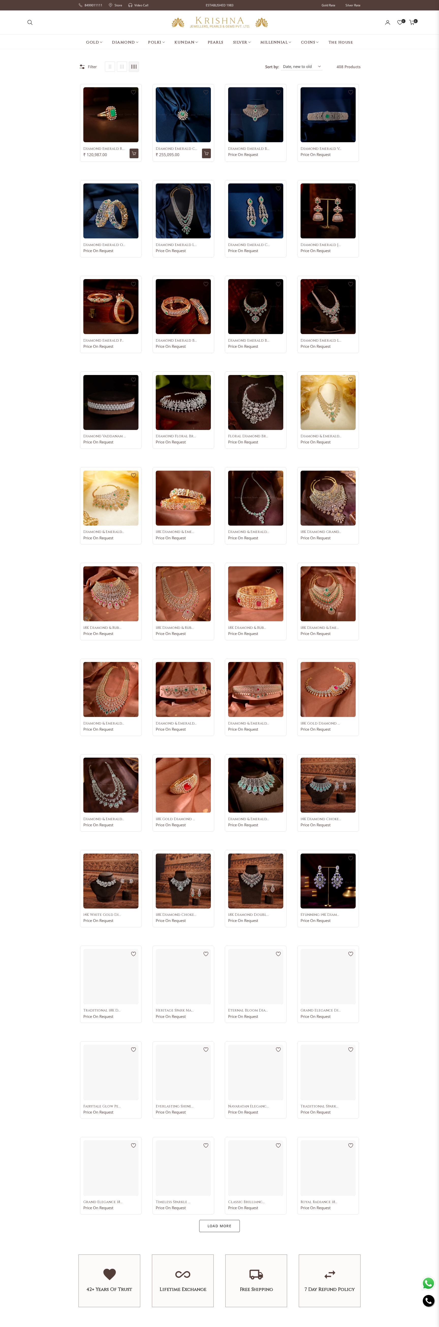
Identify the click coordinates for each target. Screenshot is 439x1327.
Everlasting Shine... (175, 1106)
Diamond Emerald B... (248, 149)
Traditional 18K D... (101, 1010)
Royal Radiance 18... (319, 1202)
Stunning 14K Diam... (320, 915)
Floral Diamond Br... (248, 436)
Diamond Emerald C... (176, 149)
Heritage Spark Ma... (175, 1010)
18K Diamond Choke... (176, 915)
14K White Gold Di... (102, 915)
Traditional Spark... (319, 1106)
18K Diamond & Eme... (175, 532)
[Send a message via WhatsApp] (428, 1283)
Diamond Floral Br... (176, 436)
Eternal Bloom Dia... (248, 1010)
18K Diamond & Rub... (102, 628)
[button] (30, 22)
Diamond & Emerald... (321, 436)
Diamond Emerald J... (321, 245)
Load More (220, 1225)
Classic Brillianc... (246, 1202)
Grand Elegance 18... (102, 1202)
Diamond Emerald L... (176, 245)
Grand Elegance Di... (321, 1010)
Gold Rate (328, 5)
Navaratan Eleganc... (248, 1106)
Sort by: (272, 66)
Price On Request (243, 154)
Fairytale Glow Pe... (102, 1106)
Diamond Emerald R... (103, 149)
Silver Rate (353, 5)
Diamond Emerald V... (321, 149)
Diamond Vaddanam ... (104, 436)
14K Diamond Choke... (321, 819)
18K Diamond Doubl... (248, 915)
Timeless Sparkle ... (173, 1202)
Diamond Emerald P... (103, 340)
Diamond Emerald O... (104, 245)
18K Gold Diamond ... (320, 723)
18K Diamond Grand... (321, 532)
